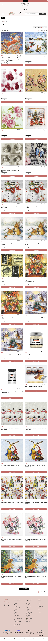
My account (40, 610)
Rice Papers (17, 613)
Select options (36, 391)
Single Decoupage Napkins (17, 605)
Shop (39, 604)
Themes (25, 6)
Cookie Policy (29, 613)
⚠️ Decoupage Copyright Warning (29, 620)
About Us (28, 615)
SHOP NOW (25, 1)
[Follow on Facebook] (4, 605)
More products (24, 588)
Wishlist (39, 612)
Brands (25, 8)
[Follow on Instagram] (6, 605)
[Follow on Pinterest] (8, 605)
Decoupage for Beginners (25, 3)
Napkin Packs (17, 607)
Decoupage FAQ (25, 5)
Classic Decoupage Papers (17, 611)
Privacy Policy (29, 606)
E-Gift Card (25, 9)
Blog (25, 4)
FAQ (27, 616)
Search (42, 13)
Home (2, 21)
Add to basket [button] (12, 65)
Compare (40, 613)
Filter (3, 17)
